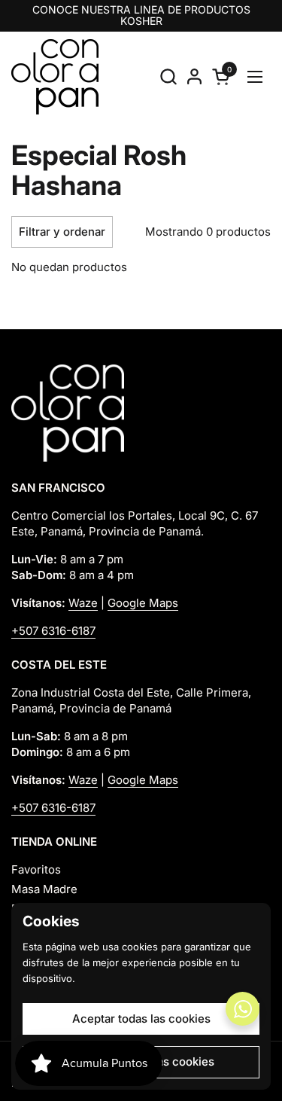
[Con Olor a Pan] (55, 76)
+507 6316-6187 (53, 631)
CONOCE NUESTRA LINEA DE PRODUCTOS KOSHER (141, 15)
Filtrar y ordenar (62, 231)
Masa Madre (44, 889)
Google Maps (143, 603)
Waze (83, 603)
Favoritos (36, 869)
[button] (168, 76)
